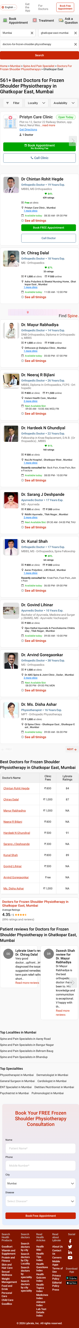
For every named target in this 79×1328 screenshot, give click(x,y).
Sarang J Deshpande (16, 844)
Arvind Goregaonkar (16, 877)
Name (8, 1139)
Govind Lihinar (12, 866)
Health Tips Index (40, 1257)
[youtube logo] (70, 1259)
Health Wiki (40, 1248)
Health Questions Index (42, 1267)
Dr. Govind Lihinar (37, 604)
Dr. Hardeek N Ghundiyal (43, 427)
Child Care (7, 1300)
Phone (9, 1157)
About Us (57, 1246)
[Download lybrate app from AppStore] (71, 1283)
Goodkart (7, 1246)
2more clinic (30, 401)
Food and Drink (7, 1287)
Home (3, 66)
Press (55, 1289)
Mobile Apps (56, 1263)
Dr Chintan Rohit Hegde (42, 179)
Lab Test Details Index (41, 1312)
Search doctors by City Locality (25, 1258)
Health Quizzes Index (41, 1277)
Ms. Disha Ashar (13, 888)
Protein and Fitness (8, 1259)
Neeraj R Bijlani (12, 821)
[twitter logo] (70, 1248)
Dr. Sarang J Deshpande (42, 494)
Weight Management (9, 1280)
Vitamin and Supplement (8, 1252)
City (7, 1174)
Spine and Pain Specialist (38, 66)
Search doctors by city (25, 1247)
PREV (9, 749)
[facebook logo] (70, 1242)
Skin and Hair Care (7, 1266)
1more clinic (30, 210)
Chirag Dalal (11, 799)
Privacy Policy (56, 1277)
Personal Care (7, 1294)
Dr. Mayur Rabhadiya (40, 324)
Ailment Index (40, 1303)
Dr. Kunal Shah (34, 541)
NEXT (70, 749)
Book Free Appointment (65, 7)
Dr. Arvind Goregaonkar (42, 654)
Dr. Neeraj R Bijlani (38, 374)
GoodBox (7, 1303)
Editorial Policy (57, 1284)
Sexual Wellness (7, 1273)
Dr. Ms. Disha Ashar (39, 704)
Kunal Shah (10, 855)
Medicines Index (42, 1296)
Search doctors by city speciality (26, 1285)
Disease (9, 1192)
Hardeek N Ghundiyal (16, 832)
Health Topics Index (40, 1288)
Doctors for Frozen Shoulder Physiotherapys (36, 67)
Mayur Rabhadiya (14, 810)
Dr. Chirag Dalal (35, 252)
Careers (57, 1257)
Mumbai (15, 66)
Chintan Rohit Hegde (16, 788)
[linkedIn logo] (70, 1253)
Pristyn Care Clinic (36, 116)
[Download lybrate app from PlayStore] (71, 1278)
